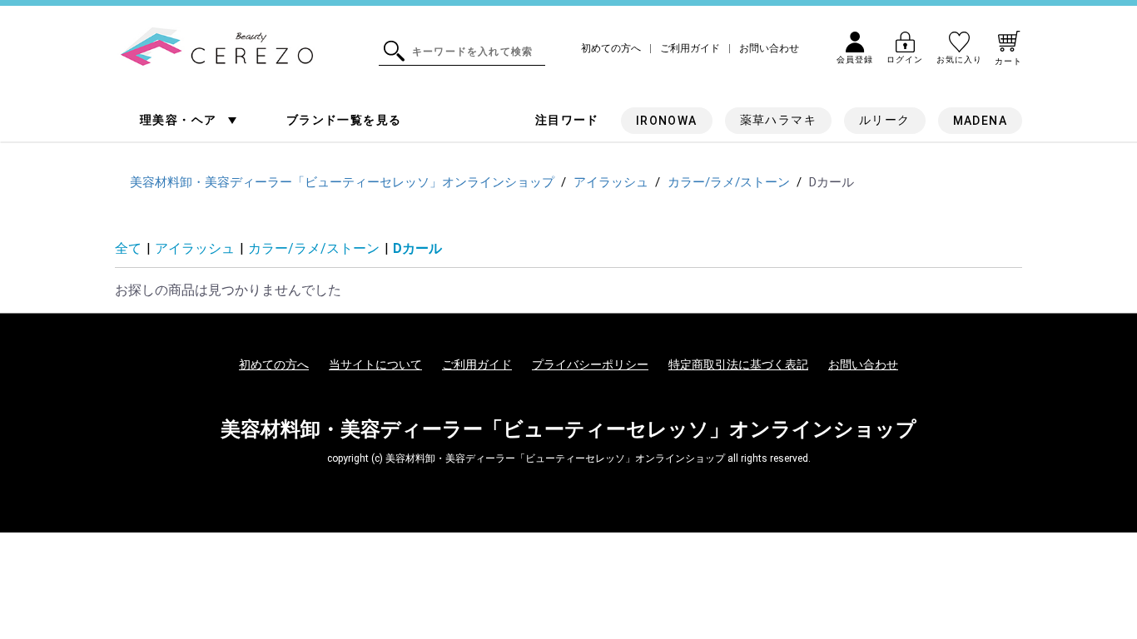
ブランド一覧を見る (344, 119)
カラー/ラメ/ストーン (314, 248)
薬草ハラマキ (778, 119)
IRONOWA (667, 120)
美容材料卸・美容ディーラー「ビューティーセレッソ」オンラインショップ (568, 429)
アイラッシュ (195, 248)
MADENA (980, 120)
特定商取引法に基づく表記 (738, 364)
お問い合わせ (769, 48)
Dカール (417, 248)
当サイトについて (375, 364)
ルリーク (885, 119)
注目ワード (567, 119)
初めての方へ (611, 48)
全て (128, 248)
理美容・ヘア (180, 119)
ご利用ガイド (690, 48)
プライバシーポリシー (590, 364)
